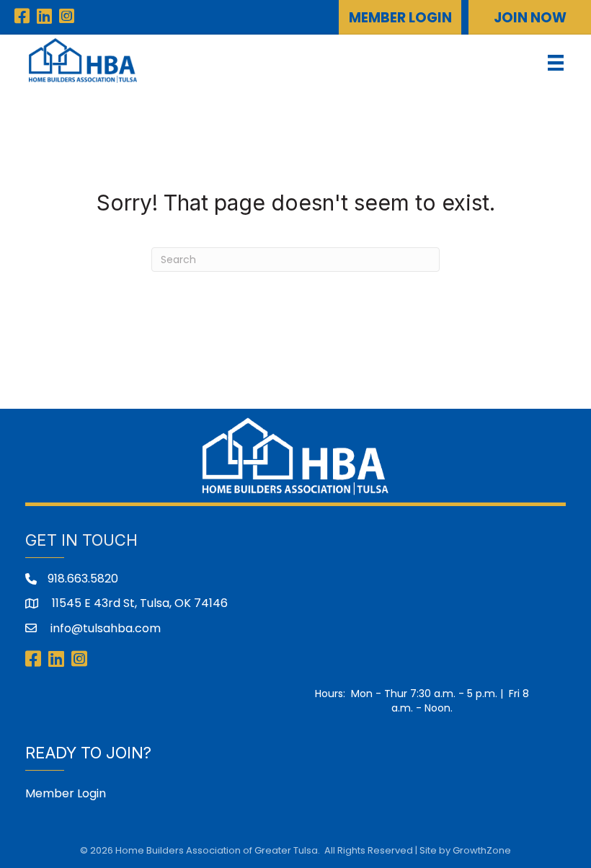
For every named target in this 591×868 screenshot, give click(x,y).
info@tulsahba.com (104, 628)
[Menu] (556, 63)
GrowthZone (482, 850)
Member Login (65, 793)
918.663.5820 (83, 578)
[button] (400, 17)
